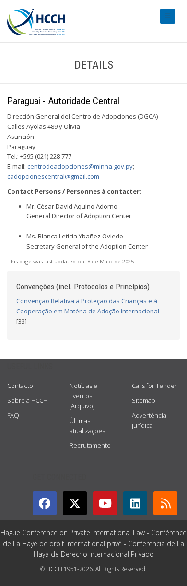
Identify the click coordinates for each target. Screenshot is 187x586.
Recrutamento (90, 445)
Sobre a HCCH (27, 400)
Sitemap (143, 400)
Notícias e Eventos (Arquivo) (83, 395)
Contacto (20, 385)
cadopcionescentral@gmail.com (53, 176)
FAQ (13, 415)
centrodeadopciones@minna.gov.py (80, 166)
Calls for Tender (154, 385)
